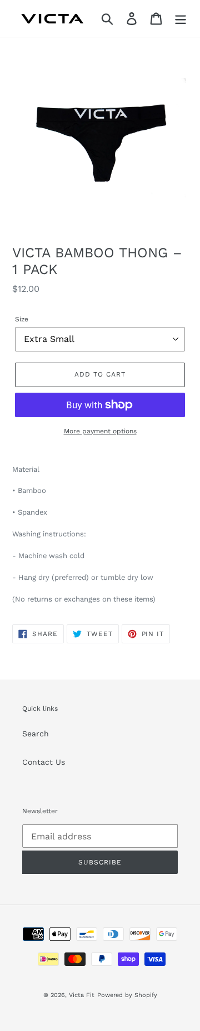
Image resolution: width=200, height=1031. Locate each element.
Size (21, 319)
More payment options (100, 431)
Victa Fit (81, 995)
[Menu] (180, 19)
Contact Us (43, 762)
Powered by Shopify (127, 995)
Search (35, 733)
